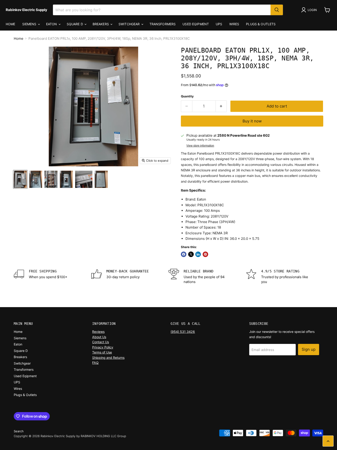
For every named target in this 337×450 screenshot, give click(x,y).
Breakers (101, 24)
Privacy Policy (102, 347)
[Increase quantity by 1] (221, 106)
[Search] (277, 10)
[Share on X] (191, 254)
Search (19, 431)
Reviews (98, 332)
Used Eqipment (195, 24)
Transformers (162, 24)
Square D (75, 24)
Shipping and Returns (108, 357)
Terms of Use (102, 352)
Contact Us (100, 342)
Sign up (308, 349)
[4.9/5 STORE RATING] (284, 276)
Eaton (52, 24)
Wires (234, 24)
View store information (200, 145)
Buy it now (252, 121)
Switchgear (130, 24)
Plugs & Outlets (261, 24)
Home (10, 24)
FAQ (95, 363)
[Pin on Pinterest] (205, 254)
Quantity (187, 96)
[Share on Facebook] (183, 254)
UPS (219, 24)
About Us (99, 337)
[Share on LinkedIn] (198, 254)
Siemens (29, 24)
